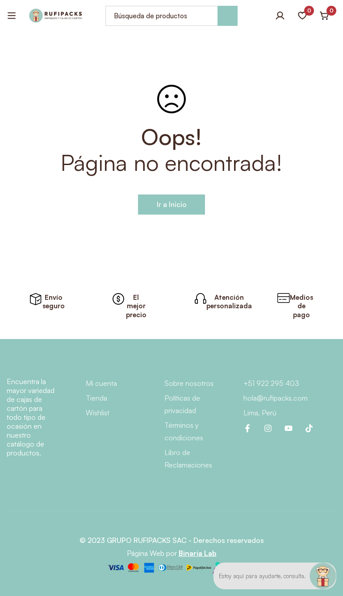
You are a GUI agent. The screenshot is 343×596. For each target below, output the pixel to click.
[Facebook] (247, 428)
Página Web (145, 553)
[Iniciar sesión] (280, 16)
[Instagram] (268, 428)
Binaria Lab (198, 553)
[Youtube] (288, 428)
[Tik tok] (309, 428)
